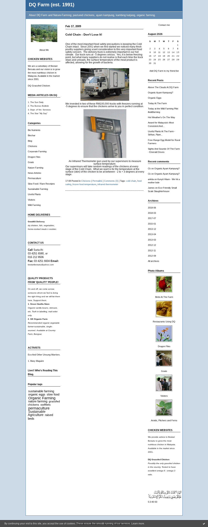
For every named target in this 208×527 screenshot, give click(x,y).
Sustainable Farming (38, 189)
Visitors (31, 200)
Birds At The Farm (164, 297)
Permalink (97, 181)
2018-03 (152, 213)
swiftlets (45, 404)
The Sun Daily (36, 102)
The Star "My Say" (39, 113)
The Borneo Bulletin (39, 106)
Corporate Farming (37, 151)
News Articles (34, 173)
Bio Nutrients (34, 130)
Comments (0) (111, 181)
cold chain (131, 181)
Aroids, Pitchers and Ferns (164, 420)
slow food (53, 394)
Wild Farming (34, 205)
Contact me (164, 25)
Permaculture (34, 178)
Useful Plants (34, 194)
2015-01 (152, 223)
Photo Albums (156, 270)
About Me (44, 50)
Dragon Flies (34, 157)
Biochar (31, 135)
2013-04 (152, 234)
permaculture (39, 408)
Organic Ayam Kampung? (160, 92)
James (151, 188)
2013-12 (152, 229)
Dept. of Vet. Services (40, 110)
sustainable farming (41, 391)
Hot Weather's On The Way (161, 117)
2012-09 (152, 256)
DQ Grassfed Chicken (39, 85)
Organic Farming (41, 398)
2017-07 (152, 218)
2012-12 (152, 245)
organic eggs (36, 394)
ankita (151, 179)
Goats (31, 162)
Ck (149, 168)
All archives (153, 261)
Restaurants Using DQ (164, 321)
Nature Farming (35, 167)
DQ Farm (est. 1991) (51, 4)
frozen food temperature (84, 184)
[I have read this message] (204, 523)
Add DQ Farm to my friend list (164, 71)
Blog (30, 141)
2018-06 (152, 207)
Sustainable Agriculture (37, 413)
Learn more (137, 523)
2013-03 (152, 240)
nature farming (37, 401)
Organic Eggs (154, 98)
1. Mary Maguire (36, 361)
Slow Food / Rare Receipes (41, 184)
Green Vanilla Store (40, 304)
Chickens (32, 146)
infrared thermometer (108, 184)
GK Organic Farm (39, 319)
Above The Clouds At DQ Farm (163, 87)
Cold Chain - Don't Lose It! (83, 34)
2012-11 (152, 250)
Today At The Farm (157, 103)
